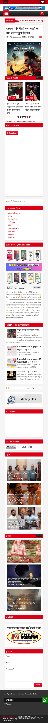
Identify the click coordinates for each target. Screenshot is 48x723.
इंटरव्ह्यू (10, 213)
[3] (23, 114)
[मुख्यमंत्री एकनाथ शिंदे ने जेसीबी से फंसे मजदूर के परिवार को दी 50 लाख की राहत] (24, 515)
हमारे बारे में (11, 231)
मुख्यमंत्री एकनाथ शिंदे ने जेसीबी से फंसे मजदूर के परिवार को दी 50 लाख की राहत (23, 520)
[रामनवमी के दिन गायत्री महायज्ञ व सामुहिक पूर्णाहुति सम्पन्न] (24, 596)
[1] (18, 114)
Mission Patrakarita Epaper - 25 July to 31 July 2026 (29, 345)
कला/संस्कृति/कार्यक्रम (14, 210)
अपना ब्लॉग (11, 228)
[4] (25, 114)
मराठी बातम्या (11, 219)
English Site (12, 216)
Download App (13, 225)
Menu (5, 2)
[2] (20, 114)
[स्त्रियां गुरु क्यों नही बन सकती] (24, 548)
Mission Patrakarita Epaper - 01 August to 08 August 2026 (29, 357)
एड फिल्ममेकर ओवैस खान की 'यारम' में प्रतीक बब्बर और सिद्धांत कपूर (33, 106)
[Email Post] (7, 54)
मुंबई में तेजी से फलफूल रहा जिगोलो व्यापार (28, 328)
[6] (30, 114)
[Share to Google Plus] (20, 83)
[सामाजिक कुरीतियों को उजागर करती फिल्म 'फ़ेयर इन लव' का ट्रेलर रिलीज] (15, 91)
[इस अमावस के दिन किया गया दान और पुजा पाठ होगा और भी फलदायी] (24, 572)
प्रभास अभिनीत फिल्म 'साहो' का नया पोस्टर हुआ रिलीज (22, 30)
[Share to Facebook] (14, 83)
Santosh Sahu (37, 46)
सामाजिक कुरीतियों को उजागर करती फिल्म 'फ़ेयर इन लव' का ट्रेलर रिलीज (15, 106)
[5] (27, 114)
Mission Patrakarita (10, 714)
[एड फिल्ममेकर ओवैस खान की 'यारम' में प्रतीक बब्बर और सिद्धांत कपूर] (32, 91)
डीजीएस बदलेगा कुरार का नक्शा (27, 368)
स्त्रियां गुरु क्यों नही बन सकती (18, 554)
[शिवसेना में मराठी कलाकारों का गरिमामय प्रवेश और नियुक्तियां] (24, 467)
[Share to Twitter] (17, 83)
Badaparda (17, 37)
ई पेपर (10, 222)
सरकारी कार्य (11, 234)
